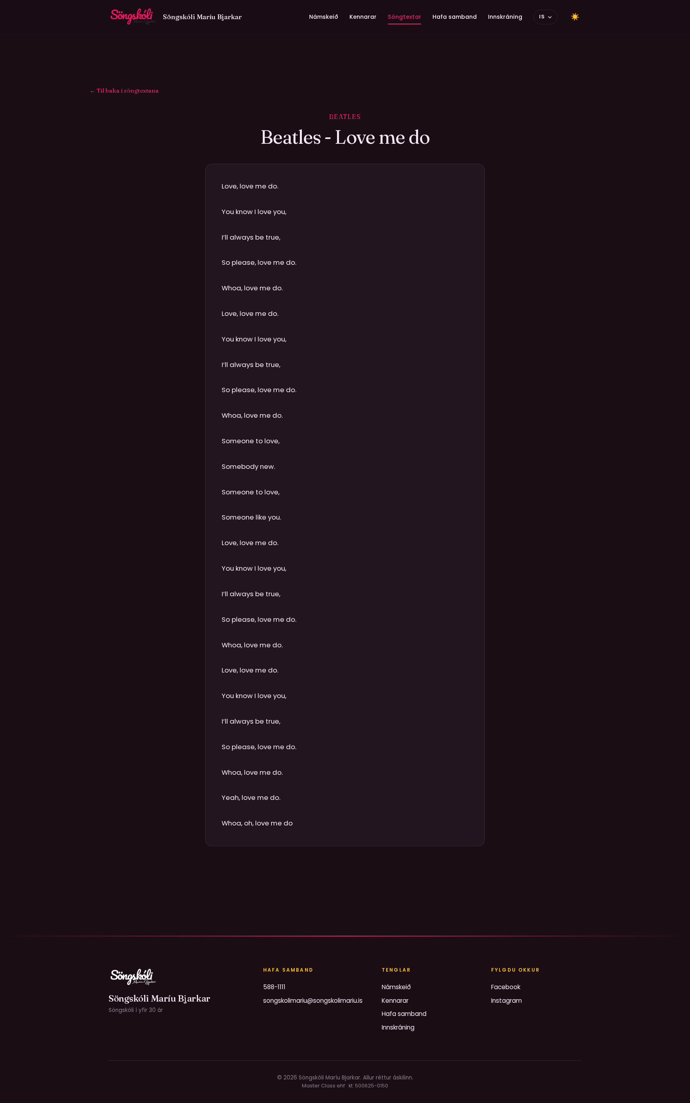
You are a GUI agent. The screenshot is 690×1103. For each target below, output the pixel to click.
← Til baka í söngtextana (124, 90)
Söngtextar (404, 17)
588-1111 (274, 987)
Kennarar (363, 17)
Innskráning (505, 17)
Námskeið (323, 17)
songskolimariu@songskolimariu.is (313, 1000)
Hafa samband (454, 17)
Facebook (505, 987)
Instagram (506, 1000)
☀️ (575, 17)
